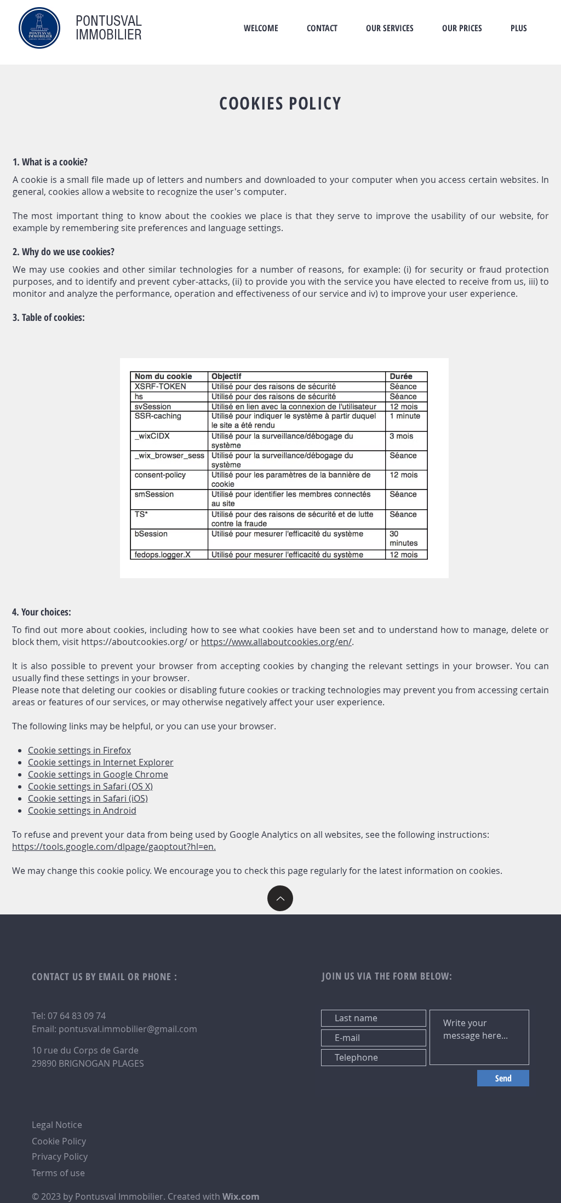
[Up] (280, 898)
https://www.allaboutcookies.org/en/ (276, 642)
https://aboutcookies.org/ (134, 642)
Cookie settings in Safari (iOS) (88, 798)
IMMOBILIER (109, 34)
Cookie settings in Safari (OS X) (90, 786)
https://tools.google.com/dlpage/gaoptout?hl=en (113, 847)
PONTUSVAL (109, 21)
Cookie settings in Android (82, 810)
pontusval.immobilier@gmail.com (128, 1029)
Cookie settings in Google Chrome (98, 774)
